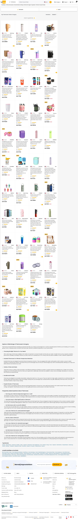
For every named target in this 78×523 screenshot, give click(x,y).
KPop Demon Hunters (11, 86)
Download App (17, 477)
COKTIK (55, 193)
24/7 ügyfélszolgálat (72, 479)
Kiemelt (54, 14)
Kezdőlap (3, 4)
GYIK (15, 486)
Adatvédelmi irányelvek (44, 517)
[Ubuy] (3, 2)
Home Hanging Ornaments (66, 453)
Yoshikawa (12, 446)
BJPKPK (40, 297)
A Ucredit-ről (17, 488)
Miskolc (54, 484)
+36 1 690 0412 (70, 488)
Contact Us (4, 479)
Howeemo (26, 139)
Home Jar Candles (35, 453)
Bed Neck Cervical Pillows (39, 454)
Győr (53, 488)
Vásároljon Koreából (55, 512)
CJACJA (54, 33)
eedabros (12, 297)
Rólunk (52, 517)
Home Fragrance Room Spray (63, 454)
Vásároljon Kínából (65, 512)
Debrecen (54, 479)
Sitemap (3, 486)
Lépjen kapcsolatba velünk (39, 518)
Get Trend (26, 297)
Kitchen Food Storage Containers (16, 453)
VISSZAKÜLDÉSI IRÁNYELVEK (20, 484)
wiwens (12, 59)
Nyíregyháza (55, 490)
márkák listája (17, 479)
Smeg (47, 444)
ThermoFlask (39, 245)
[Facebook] (67, 517)
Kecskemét (54, 492)
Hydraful (40, 113)
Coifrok (40, 86)
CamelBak (12, 166)
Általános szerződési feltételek (31, 517)
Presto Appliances (35, 444)
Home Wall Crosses (16, 456)
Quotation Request (6, 482)
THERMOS (54, 139)
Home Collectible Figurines (41, 452)
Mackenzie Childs (18, 446)
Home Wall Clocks (66, 452)
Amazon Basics (53, 218)
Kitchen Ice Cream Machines (54, 453)
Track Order (4, 488)
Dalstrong (71, 444)
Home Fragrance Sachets (7, 456)
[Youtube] (71, 517)
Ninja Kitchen (8, 444)
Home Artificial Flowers (6, 454)
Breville (18, 444)
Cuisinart (25, 444)
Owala (12, 113)
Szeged (54, 482)
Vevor (50, 444)
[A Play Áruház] (69, 499)
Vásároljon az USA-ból (6, 512)
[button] (57, 2)
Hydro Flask (40, 59)
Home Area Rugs (31, 452)
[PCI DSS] (4, 506)
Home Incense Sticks (50, 452)
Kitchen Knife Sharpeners (22, 454)
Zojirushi (54, 444)
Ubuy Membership (6, 496)
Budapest (54, 477)
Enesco (43, 446)
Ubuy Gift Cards (17, 490)
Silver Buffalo (59, 444)
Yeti (41, 444)
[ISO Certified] (13, 506)
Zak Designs (54, 270)
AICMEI (40, 270)
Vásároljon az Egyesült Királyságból (19, 512)
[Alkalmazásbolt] (69, 496)
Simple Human (38, 446)
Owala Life (14, 444)
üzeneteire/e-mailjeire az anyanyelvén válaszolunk (72, 483)
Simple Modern (25, 218)
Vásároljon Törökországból (7, 513)
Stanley (3, 444)
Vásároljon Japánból (33, 512)
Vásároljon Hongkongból (44, 512)
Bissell (28, 446)
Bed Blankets (23, 456)
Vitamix (3, 446)
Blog (15, 492)
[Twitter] (73, 517)
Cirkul (21, 444)
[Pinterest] (67, 518)
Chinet (12, 245)
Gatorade (26, 86)
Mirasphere (54, 245)
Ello (41, 33)
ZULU (13, 218)
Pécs (53, 486)
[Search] (50, 2)
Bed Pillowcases (30, 454)
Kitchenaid (30, 444)
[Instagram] (69, 517)
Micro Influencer (5, 494)
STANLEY (26, 33)
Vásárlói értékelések (18, 482)
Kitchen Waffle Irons (28, 453)
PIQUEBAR (12, 139)
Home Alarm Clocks (6, 453)
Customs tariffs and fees (7, 490)
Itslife (27, 166)
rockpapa (26, 270)
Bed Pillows (25, 452)
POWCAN (40, 218)
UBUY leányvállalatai (18, 494)
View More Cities (56, 494)
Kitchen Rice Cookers (44, 453)
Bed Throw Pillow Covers (7, 452)
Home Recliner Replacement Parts (50, 454)
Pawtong (54, 86)
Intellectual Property (6, 484)
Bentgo (40, 324)
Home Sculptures (58, 452)
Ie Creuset (32, 446)
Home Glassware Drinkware (17, 452)
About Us (4, 477)
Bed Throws (14, 454)
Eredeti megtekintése (28, 18)
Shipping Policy (5, 492)
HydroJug (12, 33)
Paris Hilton (24, 446)
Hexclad (44, 444)
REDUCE (12, 193)
